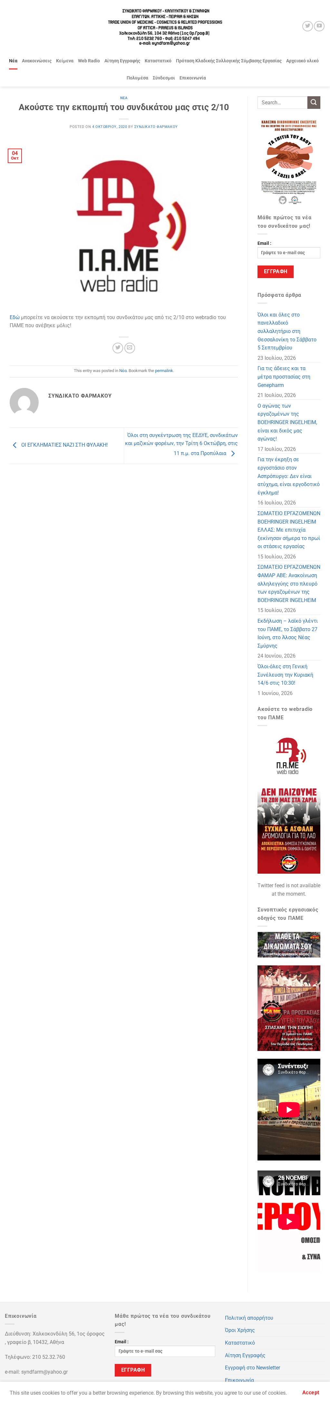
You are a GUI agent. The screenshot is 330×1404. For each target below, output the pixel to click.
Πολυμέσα (137, 78)
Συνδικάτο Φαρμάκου (156, 127)
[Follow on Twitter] (307, 26)
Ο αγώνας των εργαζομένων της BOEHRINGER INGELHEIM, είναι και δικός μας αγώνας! (287, 422)
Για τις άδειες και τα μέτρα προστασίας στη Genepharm (283, 376)
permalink (164, 370)
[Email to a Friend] (129, 348)
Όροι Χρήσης (240, 1330)
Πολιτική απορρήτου (249, 1318)
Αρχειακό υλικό (302, 61)
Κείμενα (64, 61)
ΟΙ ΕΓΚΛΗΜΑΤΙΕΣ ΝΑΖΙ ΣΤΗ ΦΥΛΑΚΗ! (64, 445)
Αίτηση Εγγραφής (122, 61)
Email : (264, 243)
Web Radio (89, 61)
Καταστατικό (158, 61)
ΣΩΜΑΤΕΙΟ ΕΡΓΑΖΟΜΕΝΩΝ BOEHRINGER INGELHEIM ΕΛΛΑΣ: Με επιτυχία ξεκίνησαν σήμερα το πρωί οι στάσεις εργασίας (288, 529)
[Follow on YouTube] (319, 26)
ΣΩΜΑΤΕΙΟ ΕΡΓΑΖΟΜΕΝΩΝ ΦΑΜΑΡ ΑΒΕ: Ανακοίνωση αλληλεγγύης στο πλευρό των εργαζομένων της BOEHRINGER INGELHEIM (288, 583)
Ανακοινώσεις (37, 61)
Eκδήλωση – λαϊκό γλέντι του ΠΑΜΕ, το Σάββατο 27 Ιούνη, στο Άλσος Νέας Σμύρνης (287, 633)
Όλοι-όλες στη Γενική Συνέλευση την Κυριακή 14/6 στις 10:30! (285, 674)
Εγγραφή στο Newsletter (252, 1368)
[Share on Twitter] (117, 348)
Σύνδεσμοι (164, 78)
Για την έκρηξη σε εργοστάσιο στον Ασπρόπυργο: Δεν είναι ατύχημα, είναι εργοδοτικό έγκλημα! (288, 475)
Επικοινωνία (193, 78)
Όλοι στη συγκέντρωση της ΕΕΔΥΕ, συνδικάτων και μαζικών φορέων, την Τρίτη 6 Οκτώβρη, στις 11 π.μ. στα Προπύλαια (181, 444)
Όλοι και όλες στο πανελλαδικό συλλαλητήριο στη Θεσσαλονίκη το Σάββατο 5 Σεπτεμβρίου (286, 331)
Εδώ (15, 317)
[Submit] (313, 102)
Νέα (13, 61)
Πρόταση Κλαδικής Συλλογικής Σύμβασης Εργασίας (229, 61)
